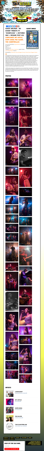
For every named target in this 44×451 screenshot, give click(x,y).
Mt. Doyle (18, 37)
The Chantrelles (12, 42)
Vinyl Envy (16, 49)
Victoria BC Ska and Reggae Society (18, 52)
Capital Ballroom (17, 44)
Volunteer (24, 437)
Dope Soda (9, 40)
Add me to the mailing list (12, 448)
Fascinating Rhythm (9, 50)
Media (30, 437)
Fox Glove (19, 40)
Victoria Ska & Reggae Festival (31, 52)
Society (18, 437)
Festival (6, 437)
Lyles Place (11, 49)
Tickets (12, 437)
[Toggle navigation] (3, 2)
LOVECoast (9, 37)
